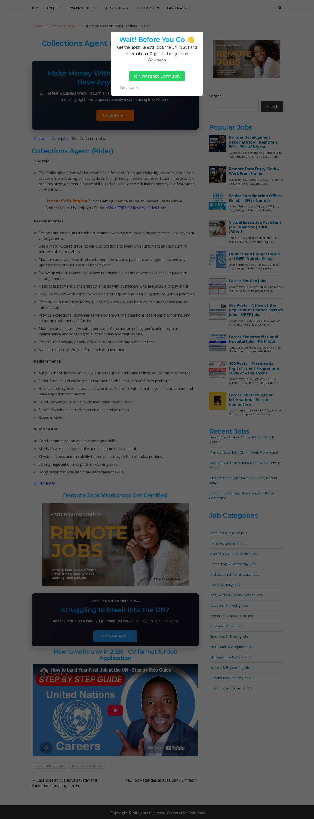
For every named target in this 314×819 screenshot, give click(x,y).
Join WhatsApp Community (157, 76)
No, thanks (129, 87)
